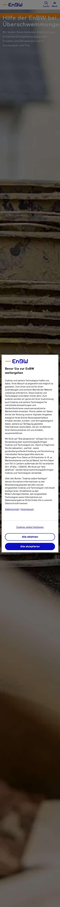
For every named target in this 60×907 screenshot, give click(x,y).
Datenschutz (12, 509)
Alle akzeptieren (30, 546)
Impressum (27, 509)
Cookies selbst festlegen (30, 527)
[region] (29, 454)
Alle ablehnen (30, 537)
